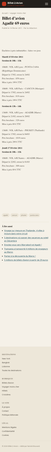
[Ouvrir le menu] (46, 4)
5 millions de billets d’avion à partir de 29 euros (26, 260)
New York (6, 358)
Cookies (5, 435)
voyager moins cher (18, 13)
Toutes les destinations (11, 370)
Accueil (5, 13)
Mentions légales (9, 427)
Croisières (6, 394)
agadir (5, 215)
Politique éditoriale (10, 415)
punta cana (34, 215)
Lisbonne (6, 366)
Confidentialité (8, 431)
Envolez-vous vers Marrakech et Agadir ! (23, 244)
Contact (5, 411)
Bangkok (6, 362)
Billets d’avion (8, 382)
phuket (23, 215)
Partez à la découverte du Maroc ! (20, 256)
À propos (6, 407)
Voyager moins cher (10, 386)
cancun (14, 215)
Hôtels (4, 390)
